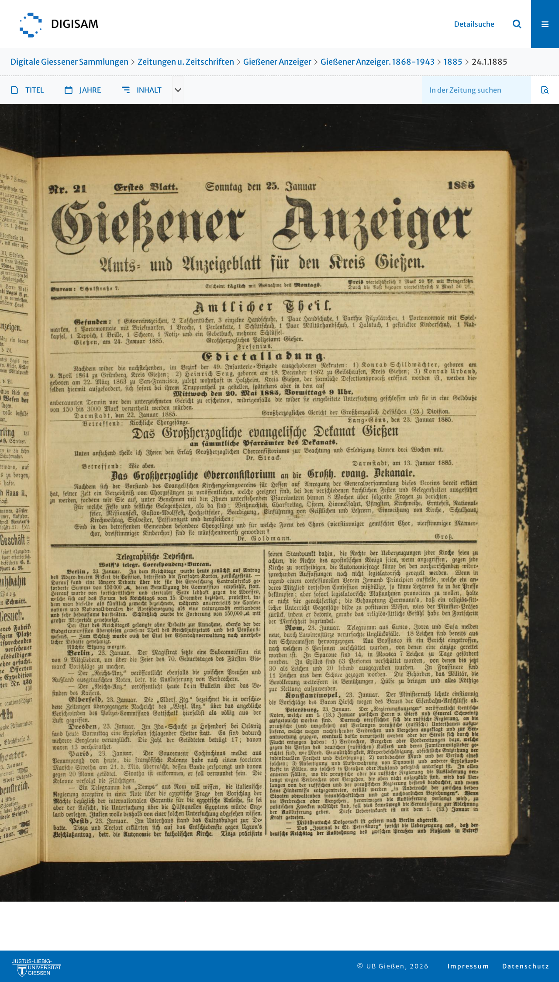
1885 (453, 62)
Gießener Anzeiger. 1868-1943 (378, 62)
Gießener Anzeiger (277, 62)
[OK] (517, 24)
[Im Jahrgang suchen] (545, 90)
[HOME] (54, 24)
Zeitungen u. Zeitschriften (186, 62)
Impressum (469, 966)
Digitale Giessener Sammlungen (69, 62)
